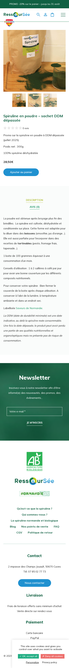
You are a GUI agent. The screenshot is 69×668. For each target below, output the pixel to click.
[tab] (34, 200)
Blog (13, 526)
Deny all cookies (53, 656)
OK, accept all (29, 656)
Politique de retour (40, 532)
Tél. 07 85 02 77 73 (34, 571)
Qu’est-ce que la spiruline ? (34, 508)
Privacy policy (49, 662)
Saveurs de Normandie (29, 308)
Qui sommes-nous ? (34, 514)
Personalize (32, 662)
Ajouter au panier (21, 172)
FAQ (56, 526)
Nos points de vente (34, 526)
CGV (19, 532)
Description (34, 200)
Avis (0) (35, 206)
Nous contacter (34, 582)
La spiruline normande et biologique (34, 520)
